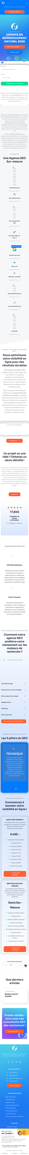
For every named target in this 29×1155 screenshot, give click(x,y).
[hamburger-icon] (27, 3)
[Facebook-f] (9, 1062)
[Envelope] (20, 1062)
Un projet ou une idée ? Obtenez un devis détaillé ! (14, 457)
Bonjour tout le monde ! (11, 995)
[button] (12, 788)
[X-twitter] (12, 1062)
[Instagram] (16, 1062)
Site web (3, 66)
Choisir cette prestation (16, 874)
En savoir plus (13, 191)
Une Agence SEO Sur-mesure (14, 159)
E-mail (2, 74)
